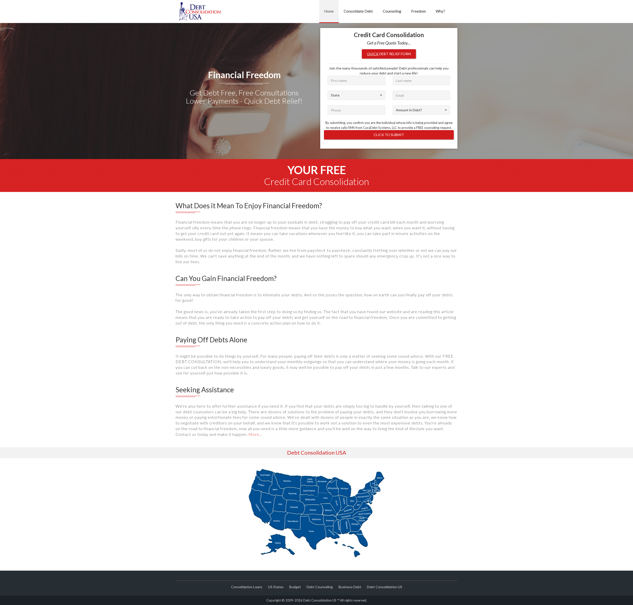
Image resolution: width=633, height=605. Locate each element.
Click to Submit (389, 135)
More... (255, 434)
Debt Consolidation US (384, 587)
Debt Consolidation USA (316, 452)
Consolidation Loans (246, 587)
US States (276, 587)
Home (329, 11)
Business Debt (350, 587)
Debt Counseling (320, 587)
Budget (295, 587)
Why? (440, 11)
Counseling (392, 11)
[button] (356, 95)
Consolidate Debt (358, 11)
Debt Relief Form (389, 54)
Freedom (418, 11)
